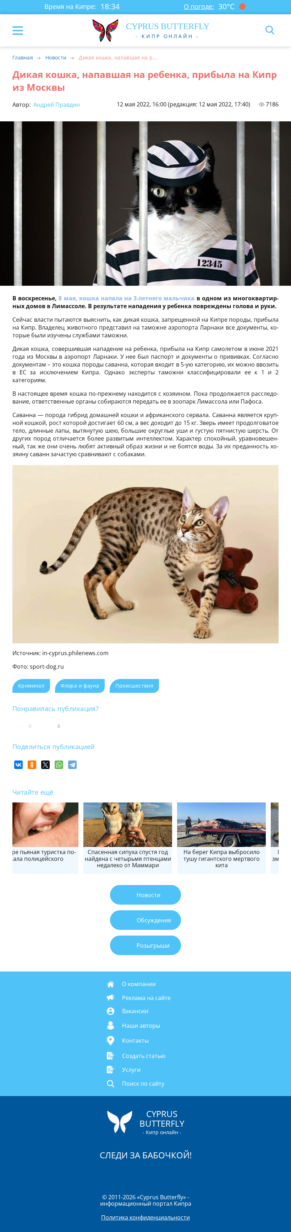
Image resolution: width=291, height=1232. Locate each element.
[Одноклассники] (32, 765)
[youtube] (186, 1173)
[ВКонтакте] (18, 765)
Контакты (135, 1040)
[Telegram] (72, 765)
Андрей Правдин (56, 105)
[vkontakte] (171, 1173)
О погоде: (199, 6)
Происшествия (134, 685)
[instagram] (122, 1173)
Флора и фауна (80, 685)
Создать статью (143, 1055)
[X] (45, 765)
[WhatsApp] (59, 765)
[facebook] (105, 1173)
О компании (139, 984)
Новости (55, 57)
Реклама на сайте (146, 997)
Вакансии (135, 1011)
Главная (22, 57)
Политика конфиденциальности (145, 1217)
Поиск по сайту (143, 1084)
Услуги (131, 1070)
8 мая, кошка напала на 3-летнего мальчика (126, 298)
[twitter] (138, 1173)
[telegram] (154, 1173)
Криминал (31, 685)
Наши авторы (141, 1025)
